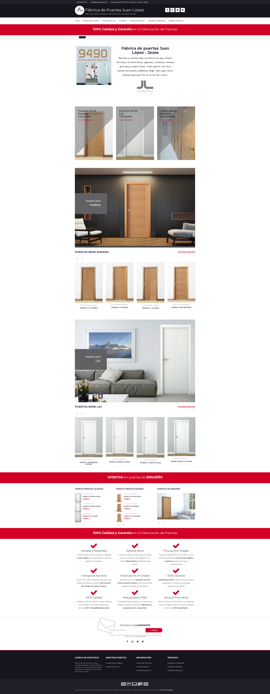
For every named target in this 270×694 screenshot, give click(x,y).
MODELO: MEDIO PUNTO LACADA (94, 516)
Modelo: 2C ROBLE (181, 308)
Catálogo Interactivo (176, 21)
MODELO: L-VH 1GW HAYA (133, 506)
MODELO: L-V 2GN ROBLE (133, 496)
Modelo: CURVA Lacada (119, 463)
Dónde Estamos (143, 667)
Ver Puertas (84, 120)
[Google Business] (172, 10)
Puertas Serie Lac (109, 21)
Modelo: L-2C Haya (119, 308)
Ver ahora (165, 120)
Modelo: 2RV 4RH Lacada (181, 462)
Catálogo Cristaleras (175, 667)
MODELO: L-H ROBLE (131, 516)
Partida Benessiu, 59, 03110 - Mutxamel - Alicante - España (129, 2)
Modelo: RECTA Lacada (150, 461)
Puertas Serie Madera (91, 21)
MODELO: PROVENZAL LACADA (93, 506)
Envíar (154, 630)
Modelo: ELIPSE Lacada (88, 462)
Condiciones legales (140, 636)
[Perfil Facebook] (167, 10)
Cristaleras (123, 21)
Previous (77, 259)
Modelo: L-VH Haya (88, 307)
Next (82, 259)
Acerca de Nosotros (144, 663)
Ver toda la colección (186, 252)
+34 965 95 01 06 (81, 2)
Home (77, 21)
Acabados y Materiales (156, 21)
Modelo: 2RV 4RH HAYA (150, 307)
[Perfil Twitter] (183, 10)
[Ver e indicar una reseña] (178, 10)
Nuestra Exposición (137, 21)
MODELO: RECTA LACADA (91, 496)
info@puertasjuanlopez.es (99, 2)
